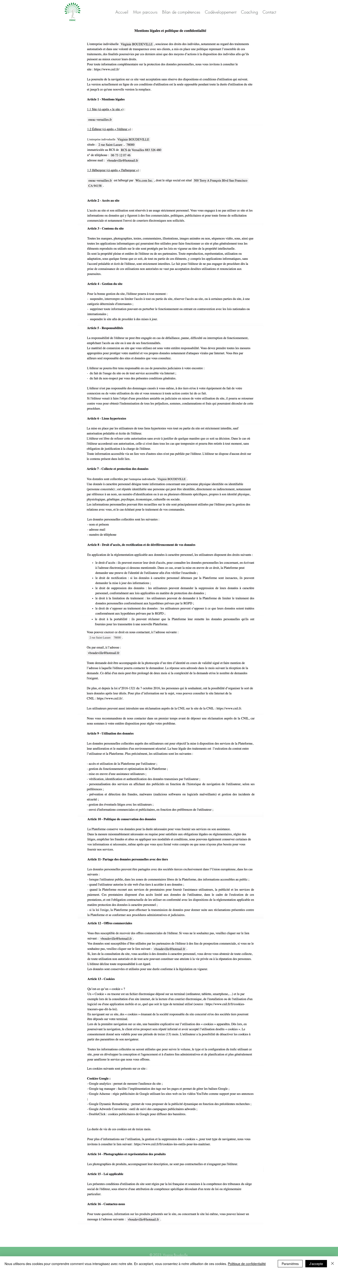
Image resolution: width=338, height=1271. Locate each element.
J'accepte (316, 1263)
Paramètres (290, 1263)
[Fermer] (332, 1263)
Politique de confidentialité (247, 1263)
